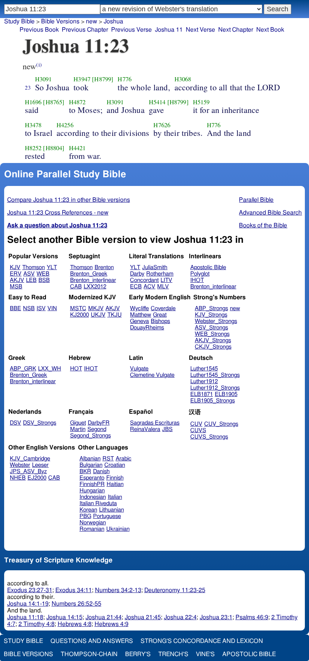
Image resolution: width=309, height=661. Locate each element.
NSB (29, 308)
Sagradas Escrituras (154, 423)
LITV (166, 280)
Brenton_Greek (88, 274)
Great (160, 315)
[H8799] (102, 79)
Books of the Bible (263, 225)
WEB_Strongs (212, 334)
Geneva (139, 321)
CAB (76, 286)
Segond (96, 429)
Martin (78, 429)
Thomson (33, 267)
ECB (136, 286)
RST (108, 458)
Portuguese (107, 516)
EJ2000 (37, 478)
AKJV (17, 280)
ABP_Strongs (211, 308)
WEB (43, 274)
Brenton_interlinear (93, 280)
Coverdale (163, 308)
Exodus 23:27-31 (29, 590)
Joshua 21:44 (104, 617)
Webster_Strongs (216, 321)
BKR (85, 471)
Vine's (205, 654)
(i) (38, 64)
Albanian (90, 458)
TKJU (114, 315)
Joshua (113, 21)
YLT (52, 267)
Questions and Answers (91, 641)
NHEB (18, 478)
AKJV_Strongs (213, 340)
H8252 (33, 148)
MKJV (96, 308)
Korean (88, 510)
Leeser (40, 465)
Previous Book (39, 30)
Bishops (160, 321)
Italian (115, 497)
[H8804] (53, 148)
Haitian (115, 484)
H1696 (33, 102)
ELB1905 (226, 394)
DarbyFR (99, 423)
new (235, 308)
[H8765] (53, 102)
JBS (167, 429)
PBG (85, 516)
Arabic (124, 458)
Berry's (138, 654)
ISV (41, 308)
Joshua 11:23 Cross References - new (58, 213)
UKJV (98, 315)
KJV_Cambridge (30, 458)
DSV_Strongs (39, 423)
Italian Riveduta (98, 503)
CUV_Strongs (221, 424)
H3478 (33, 125)
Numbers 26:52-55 (76, 604)
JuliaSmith (154, 267)
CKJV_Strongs (213, 347)
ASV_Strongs (211, 327)
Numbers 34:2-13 (118, 590)
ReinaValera (145, 429)
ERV (15, 274)
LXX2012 (95, 286)
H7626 (161, 125)
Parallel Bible (256, 200)
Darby (137, 274)
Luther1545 (204, 369)
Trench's (173, 654)
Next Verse (200, 30)
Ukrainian (118, 529)
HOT (76, 369)
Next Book (270, 30)
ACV (149, 286)
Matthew (140, 315)
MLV (163, 286)
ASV (29, 274)
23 (28, 87)
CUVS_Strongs (209, 437)
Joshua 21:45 (143, 617)
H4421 (77, 148)
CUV (196, 424)
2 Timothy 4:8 (36, 624)
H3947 (81, 79)
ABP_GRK (23, 369)
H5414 (157, 102)
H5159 (201, 102)
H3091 (43, 79)
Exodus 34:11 (73, 590)
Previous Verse (131, 30)
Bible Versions (60, 21)
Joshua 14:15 (64, 617)
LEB (31, 280)
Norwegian (93, 522)
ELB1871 (201, 394)
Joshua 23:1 (216, 617)
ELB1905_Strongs (212, 401)
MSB (16, 286)
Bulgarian (91, 465)
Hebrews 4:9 (111, 624)
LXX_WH (49, 369)
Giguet (78, 423)
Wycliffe (139, 308)
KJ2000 (79, 315)
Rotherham (159, 274)
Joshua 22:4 (180, 617)
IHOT (197, 280)
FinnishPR (92, 484)
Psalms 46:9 (252, 617)
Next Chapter (235, 30)
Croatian (114, 465)
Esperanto (92, 478)
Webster (20, 465)
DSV (15, 423)
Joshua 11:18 (25, 617)
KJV (15, 267)
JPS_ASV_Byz (28, 471)
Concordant (144, 280)
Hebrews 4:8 (75, 624)
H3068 (182, 79)
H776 (125, 79)
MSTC (78, 308)
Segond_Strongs (90, 436)
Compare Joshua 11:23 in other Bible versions (68, 200)
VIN (52, 308)
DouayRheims (147, 327)
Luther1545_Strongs (215, 375)
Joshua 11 (169, 30)
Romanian (92, 529)
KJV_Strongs (211, 315)
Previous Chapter (85, 30)
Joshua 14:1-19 (28, 604)
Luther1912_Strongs (215, 388)
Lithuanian (111, 510)
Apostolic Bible (249, 654)
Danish (101, 471)
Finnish (115, 478)
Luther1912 (204, 381)
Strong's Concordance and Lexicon (202, 641)
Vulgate (139, 369)
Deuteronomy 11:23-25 (174, 590)
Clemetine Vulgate (152, 375)
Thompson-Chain (89, 654)
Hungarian (92, 490)
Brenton (104, 267)
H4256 (65, 125)
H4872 (77, 102)
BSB (44, 280)
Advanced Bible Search (270, 213)
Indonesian (93, 497)
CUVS (198, 430)
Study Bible (19, 21)
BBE (15, 308)
